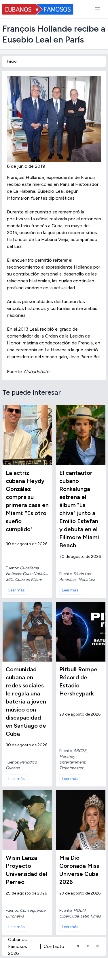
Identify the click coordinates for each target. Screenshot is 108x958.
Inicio (12, 61)
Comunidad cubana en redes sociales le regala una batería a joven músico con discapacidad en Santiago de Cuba (26, 701)
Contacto (53, 946)
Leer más (16, 590)
